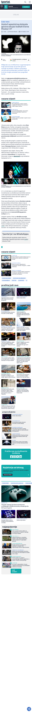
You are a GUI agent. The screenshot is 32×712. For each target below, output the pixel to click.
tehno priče (5, 483)
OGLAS (16, 15)
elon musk (21, 280)
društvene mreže (6, 278)
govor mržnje (6, 280)
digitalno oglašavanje (19, 278)
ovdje (26, 239)
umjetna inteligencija (17, 483)
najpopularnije (9, 527)
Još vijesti (14, 571)
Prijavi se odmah (8, 474)
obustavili (17, 156)
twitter (14, 280)
